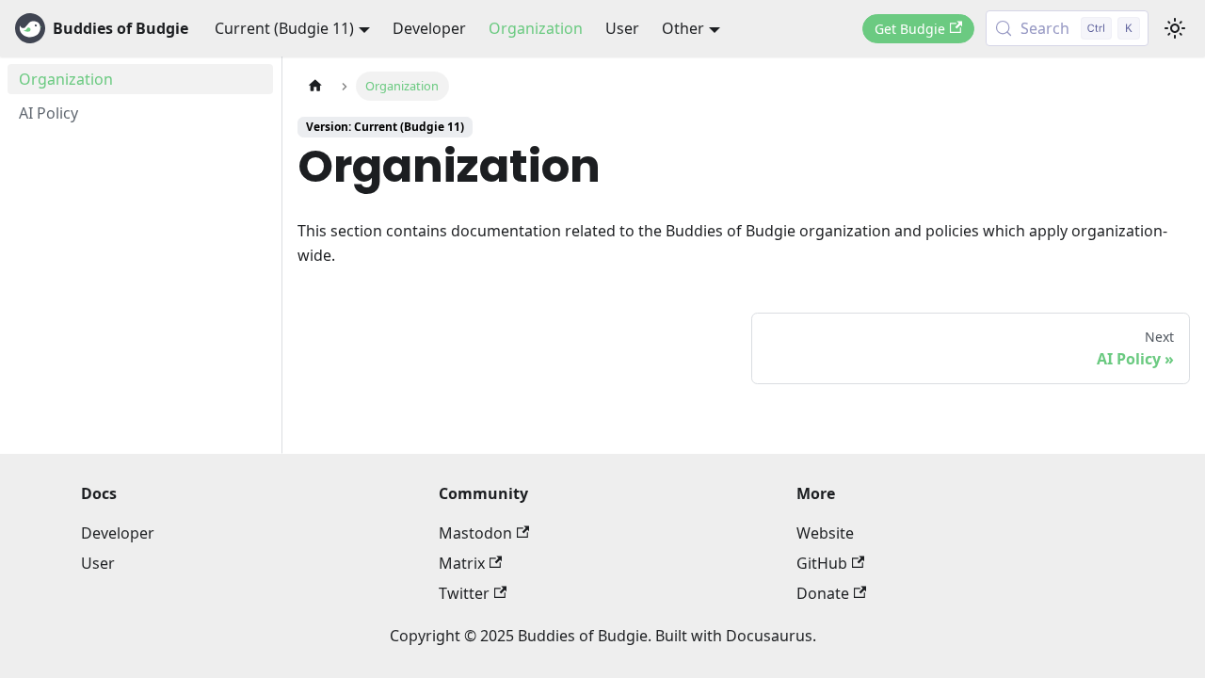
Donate (822, 593)
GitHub (821, 563)
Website (825, 533)
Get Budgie (910, 29)
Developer (429, 28)
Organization (536, 28)
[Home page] (315, 86)
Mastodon (475, 533)
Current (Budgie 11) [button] (284, 28)
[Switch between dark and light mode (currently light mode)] (1175, 28)
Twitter (464, 593)
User (622, 28)
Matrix (462, 563)
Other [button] (683, 28)
